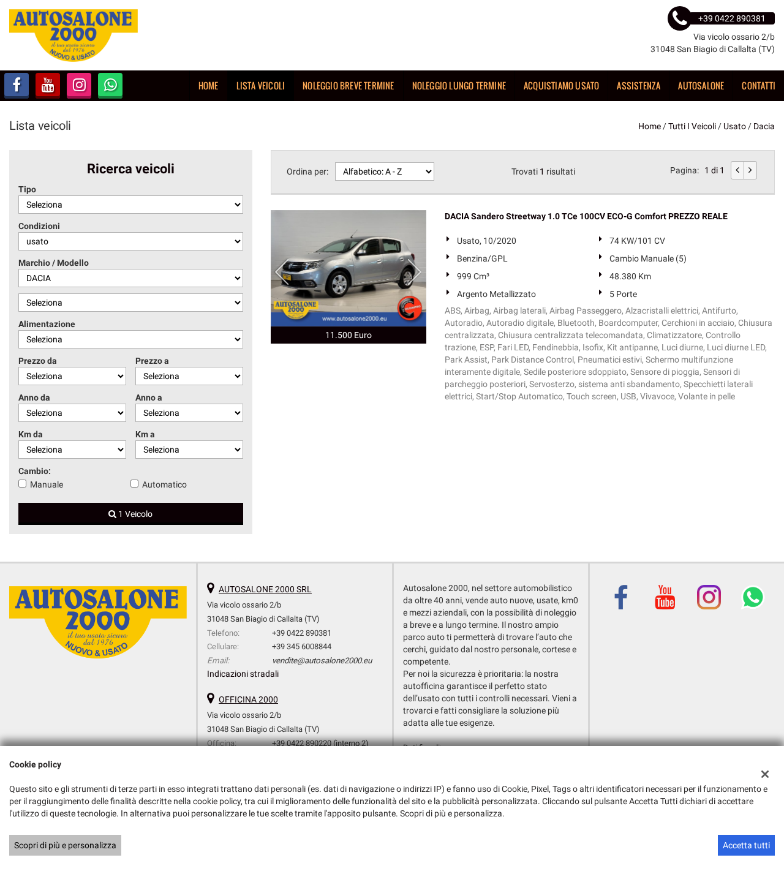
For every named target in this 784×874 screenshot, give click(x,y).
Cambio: (34, 471)
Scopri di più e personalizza (65, 845)
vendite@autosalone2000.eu (322, 660)
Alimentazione (46, 324)
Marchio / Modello (53, 263)
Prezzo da (37, 361)
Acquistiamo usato (561, 85)
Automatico (164, 484)
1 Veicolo (134, 514)
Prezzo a (152, 361)
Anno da (34, 397)
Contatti (758, 85)
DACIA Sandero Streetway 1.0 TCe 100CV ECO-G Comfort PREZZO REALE (586, 216)
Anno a (148, 397)
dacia (764, 126)
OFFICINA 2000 (248, 699)
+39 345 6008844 (301, 646)
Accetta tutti (746, 845)
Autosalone (701, 85)
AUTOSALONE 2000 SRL (265, 589)
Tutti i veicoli (692, 126)
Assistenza (638, 85)
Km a (145, 434)
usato (734, 126)
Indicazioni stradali (243, 674)
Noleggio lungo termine (459, 85)
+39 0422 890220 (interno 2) (320, 743)
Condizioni (39, 226)
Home (208, 85)
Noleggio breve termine (348, 85)
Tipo (27, 189)
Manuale (46, 484)
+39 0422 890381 (301, 633)
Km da (30, 434)
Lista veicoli (260, 85)
